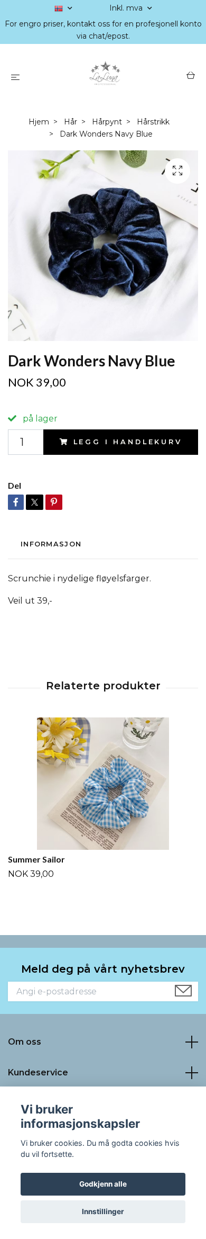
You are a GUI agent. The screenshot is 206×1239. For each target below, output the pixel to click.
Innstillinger (103, 1211)
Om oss (24, 1042)
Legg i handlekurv (127, 442)
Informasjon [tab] (51, 544)
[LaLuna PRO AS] (105, 76)
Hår (70, 122)
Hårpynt (107, 122)
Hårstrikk (153, 122)
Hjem (39, 122)
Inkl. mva (127, 8)
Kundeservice (38, 1072)
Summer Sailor (36, 859)
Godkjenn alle (103, 1184)
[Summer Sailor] (103, 783)
